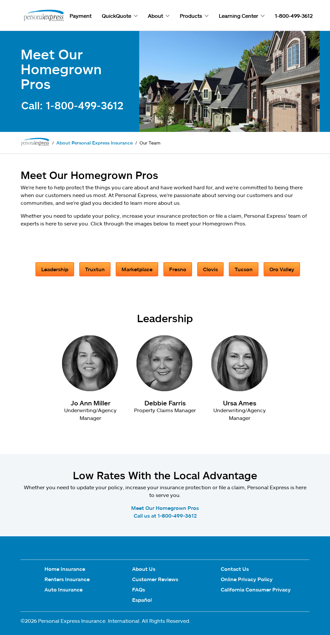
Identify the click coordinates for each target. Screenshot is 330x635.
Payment (81, 16)
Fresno (177, 269)
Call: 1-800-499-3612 (72, 105)
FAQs (138, 589)
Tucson (244, 269)
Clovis (210, 269)
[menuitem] (67, 570)
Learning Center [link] (238, 16)
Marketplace (136, 269)
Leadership (54, 269)
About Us (143, 569)
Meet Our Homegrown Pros (165, 508)
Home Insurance (64, 569)
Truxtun (95, 269)
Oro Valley (281, 269)
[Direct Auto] (42, 16)
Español (142, 600)
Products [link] (191, 16)
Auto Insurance (63, 589)
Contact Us (235, 569)
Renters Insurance (67, 579)
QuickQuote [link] (116, 16)
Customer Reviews (155, 579)
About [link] (155, 16)
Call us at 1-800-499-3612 (165, 515)
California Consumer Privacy (256, 589)
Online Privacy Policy (247, 579)
